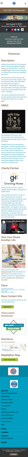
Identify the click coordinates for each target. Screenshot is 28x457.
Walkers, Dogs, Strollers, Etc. (9, 412)
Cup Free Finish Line (7, 415)
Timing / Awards (6, 421)
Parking (3, 409)
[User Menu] (25, 3)
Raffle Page (6, 70)
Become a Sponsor (7, 438)
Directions (23, 26)
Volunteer (5, 432)
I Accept (13, 454)
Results (4, 442)
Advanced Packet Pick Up (9, 393)
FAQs (2, 424)
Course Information (7, 418)
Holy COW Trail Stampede (14, 10)
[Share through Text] (18, 30)
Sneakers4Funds (6, 272)
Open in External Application (8, 342)
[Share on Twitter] (9, 30)
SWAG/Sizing (5, 396)
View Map (14, 348)
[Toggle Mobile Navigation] (1, 3)
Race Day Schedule (7, 402)
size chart (7, 139)
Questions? (8, 307)
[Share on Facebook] (6, 30)
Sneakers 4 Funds (6, 399)
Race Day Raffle (5, 406)
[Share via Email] (15, 30)
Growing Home (10, 278)
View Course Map (9, 359)
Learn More (17, 451)
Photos (3, 429)
